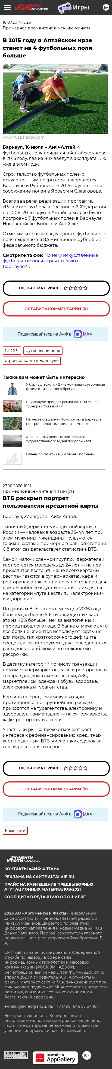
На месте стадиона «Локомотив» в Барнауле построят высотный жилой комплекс (63, 421)
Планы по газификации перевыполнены (60, 454)
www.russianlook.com (24, 137)
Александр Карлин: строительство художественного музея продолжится (58, 439)
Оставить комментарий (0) (56, 308)
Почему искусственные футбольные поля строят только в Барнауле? (50, 261)
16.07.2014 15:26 (17, 22)
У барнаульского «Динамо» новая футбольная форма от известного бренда (65, 386)
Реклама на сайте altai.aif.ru (39, 876)
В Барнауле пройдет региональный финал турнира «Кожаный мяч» (62, 404)
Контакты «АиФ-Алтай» (31, 868)
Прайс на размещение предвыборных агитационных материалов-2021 (49, 887)
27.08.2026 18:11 (17, 485)
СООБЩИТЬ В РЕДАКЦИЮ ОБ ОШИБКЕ (45, 896)
